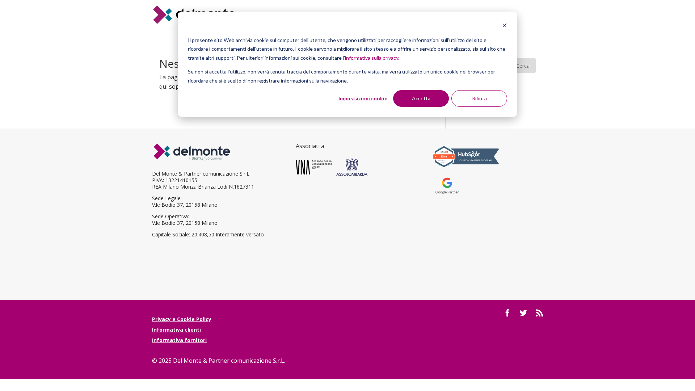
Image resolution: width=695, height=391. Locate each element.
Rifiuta (479, 98)
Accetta (421, 98)
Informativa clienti (176, 329)
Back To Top (688, 343)
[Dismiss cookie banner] (504, 26)
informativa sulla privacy (371, 58)
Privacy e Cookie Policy (181, 319)
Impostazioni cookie (362, 98)
